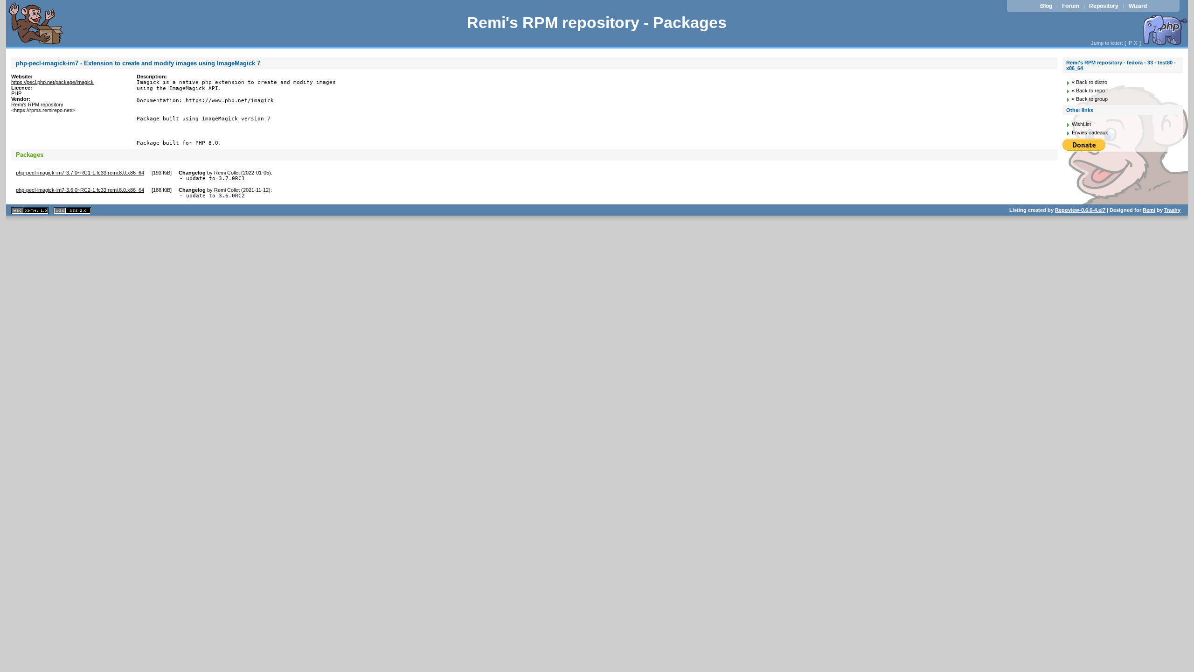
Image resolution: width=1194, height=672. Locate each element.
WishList (1081, 124)
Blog (1046, 6)
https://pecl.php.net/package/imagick (52, 82)
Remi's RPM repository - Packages (597, 22)
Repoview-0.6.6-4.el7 (1080, 210)
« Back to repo (1088, 90)
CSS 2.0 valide (72, 210)
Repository (1103, 6)
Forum (1070, 6)
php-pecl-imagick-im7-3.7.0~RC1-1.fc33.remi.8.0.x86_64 (80, 172)
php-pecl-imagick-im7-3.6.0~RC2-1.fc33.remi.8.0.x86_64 (80, 190)
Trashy (1172, 210)
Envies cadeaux (1090, 132)
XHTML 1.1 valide (30, 210)
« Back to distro (1089, 82)
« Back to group (1090, 99)
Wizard (1138, 6)
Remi (1149, 210)
